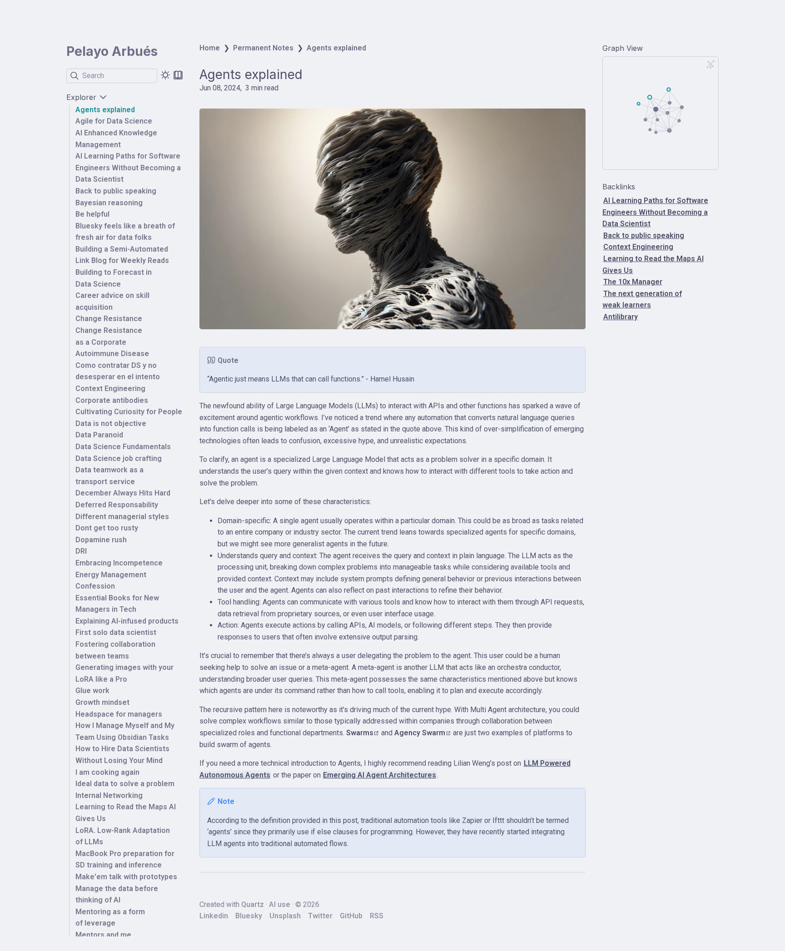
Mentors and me (103, 935)
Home (209, 48)
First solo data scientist (115, 633)
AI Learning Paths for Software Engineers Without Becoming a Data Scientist (128, 167)
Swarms (359, 732)
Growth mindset (102, 702)
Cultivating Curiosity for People (128, 411)
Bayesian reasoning (109, 202)
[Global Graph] (710, 64)
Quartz (252, 904)
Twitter (320, 915)
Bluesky (248, 915)
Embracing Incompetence (119, 563)
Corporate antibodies (111, 400)
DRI (81, 551)
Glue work (92, 691)
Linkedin (213, 915)
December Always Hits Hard (122, 493)
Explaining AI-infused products (127, 621)
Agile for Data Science (113, 121)
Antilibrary (620, 316)
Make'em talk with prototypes (126, 876)
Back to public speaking (115, 191)
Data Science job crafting (118, 458)
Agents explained (105, 109)
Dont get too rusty (106, 528)
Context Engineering (110, 388)
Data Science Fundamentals (123, 446)
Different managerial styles (122, 516)
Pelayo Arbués (112, 51)
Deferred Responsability (116, 504)
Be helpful (92, 214)
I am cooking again (107, 772)
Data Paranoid (99, 435)
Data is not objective (110, 423)
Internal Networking (109, 795)
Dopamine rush (101, 539)
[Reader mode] (178, 75)
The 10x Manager (632, 281)
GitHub (351, 915)
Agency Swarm (419, 732)
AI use (279, 904)
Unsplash (285, 915)
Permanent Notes (263, 48)
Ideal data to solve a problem (124, 783)
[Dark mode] (165, 75)
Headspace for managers (118, 714)
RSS (376, 915)
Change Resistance (108, 319)
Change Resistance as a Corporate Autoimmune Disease (112, 342)
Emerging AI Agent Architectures (379, 775)
